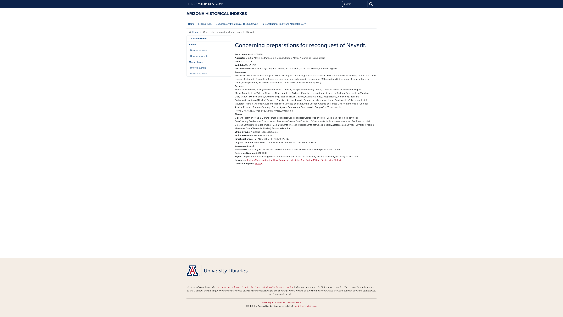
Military (258, 163)
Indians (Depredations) (258, 160)
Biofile (192, 44)
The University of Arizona (304, 306)
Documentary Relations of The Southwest (237, 24)
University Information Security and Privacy (281, 302)
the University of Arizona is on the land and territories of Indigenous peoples (255, 287)
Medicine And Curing (302, 160)
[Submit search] (371, 4)
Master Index (196, 62)
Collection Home (198, 38)
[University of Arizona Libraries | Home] (216, 270)
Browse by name (198, 50)
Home (191, 24)
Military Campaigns (280, 160)
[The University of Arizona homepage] (206, 4)
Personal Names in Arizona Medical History (284, 24)
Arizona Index (205, 24)
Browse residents (199, 56)
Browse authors (198, 67)
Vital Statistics (336, 160)
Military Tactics (320, 160)
